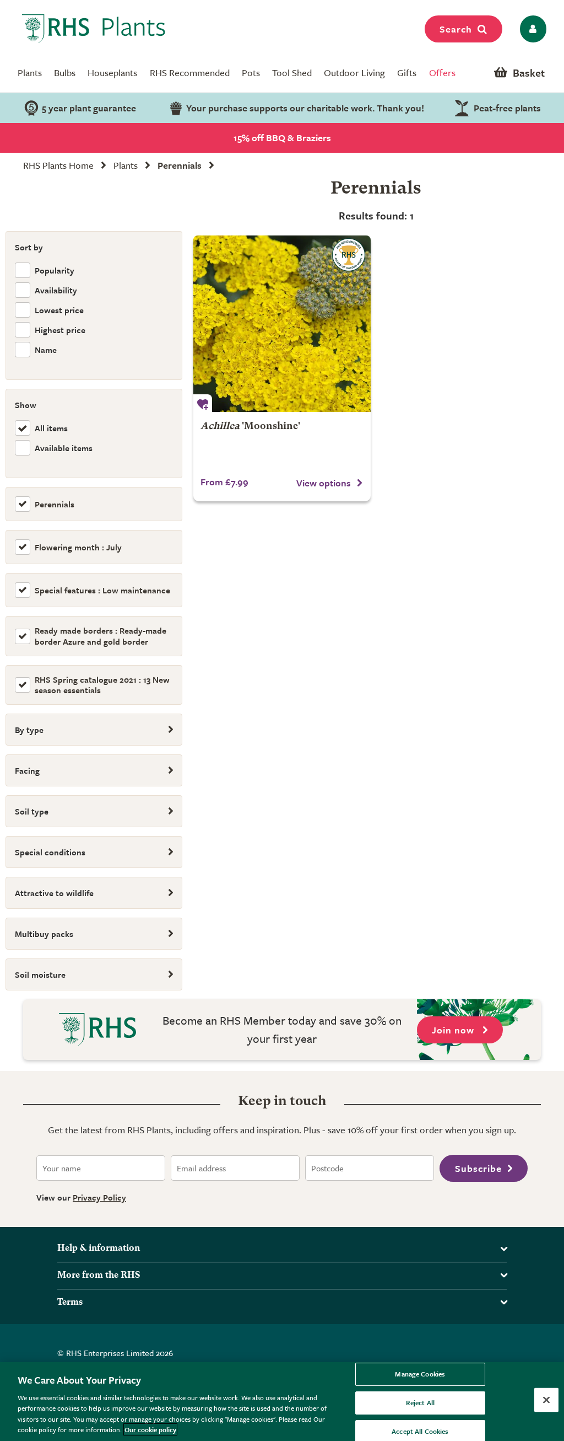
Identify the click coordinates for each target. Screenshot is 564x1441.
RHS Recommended (190, 72)
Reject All (420, 1402)
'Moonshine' (250, 426)
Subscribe (478, 1168)
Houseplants (112, 72)
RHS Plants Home (58, 165)
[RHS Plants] (94, 28)
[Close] (546, 1400)
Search (456, 29)
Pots (251, 72)
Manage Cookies (420, 1374)
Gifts (406, 72)
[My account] (531, 28)
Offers (442, 72)
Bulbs (64, 72)
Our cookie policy (150, 1429)
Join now (454, 1030)
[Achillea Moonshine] (281, 323)
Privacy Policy (99, 1197)
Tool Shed (292, 72)
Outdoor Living (354, 72)
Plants (30, 72)
